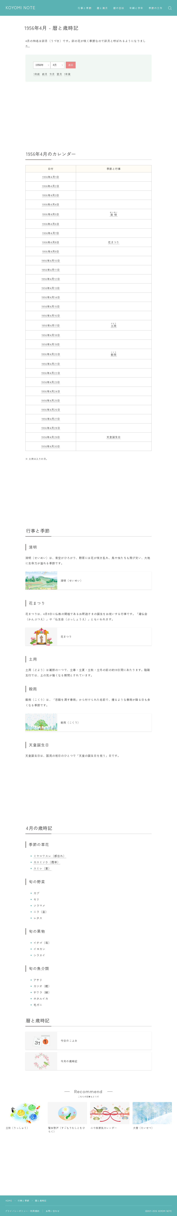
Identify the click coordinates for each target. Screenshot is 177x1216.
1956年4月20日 (50, 354)
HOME (9, 1200)
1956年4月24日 (50, 391)
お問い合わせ (52, 1210)
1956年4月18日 (50, 335)
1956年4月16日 (50, 315)
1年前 (37, 74)
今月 (52, 74)
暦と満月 (102, 8)
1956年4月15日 (50, 306)
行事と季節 (85, 8)
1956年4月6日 (50, 224)
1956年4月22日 (50, 373)
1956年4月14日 (50, 297)
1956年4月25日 (50, 400)
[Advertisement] (88, 116)
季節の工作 (156, 8)
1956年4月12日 (50, 279)
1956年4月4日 (50, 204)
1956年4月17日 (51, 325)
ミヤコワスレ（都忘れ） (50, 856)
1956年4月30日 (50, 446)
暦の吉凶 (118, 8)
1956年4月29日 (50, 437)
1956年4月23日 (50, 382)
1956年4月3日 (50, 195)
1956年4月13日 (50, 288)
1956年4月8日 (50, 242)
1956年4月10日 (50, 260)
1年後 (67, 74)
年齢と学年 (136, 8)
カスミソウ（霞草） (47, 862)
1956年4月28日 (50, 428)
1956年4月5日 (50, 214)
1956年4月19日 (50, 344)
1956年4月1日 (50, 177)
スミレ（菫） (42, 868)
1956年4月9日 (50, 251)
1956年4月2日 (50, 186)
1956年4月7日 (50, 233)
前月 (44, 74)
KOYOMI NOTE (21, 7)
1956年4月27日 (50, 418)
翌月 (59, 74)
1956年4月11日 (51, 269)
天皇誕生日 (114, 437)
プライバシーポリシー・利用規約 (22, 1210)
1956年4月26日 (50, 409)
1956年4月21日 (50, 364)
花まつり (113, 242)
